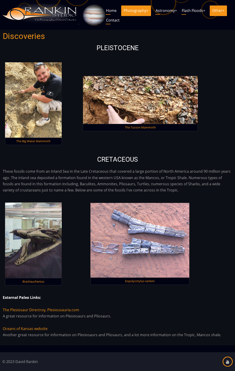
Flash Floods (193, 10)
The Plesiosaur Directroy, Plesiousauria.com (41, 309)
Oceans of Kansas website (25, 328)
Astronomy (166, 10)
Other (218, 10)
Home (111, 10)
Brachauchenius (33, 281)
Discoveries (24, 36)
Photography (136, 10)
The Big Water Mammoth (33, 141)
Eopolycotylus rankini (139, 281)
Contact (113, 20)
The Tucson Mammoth (140, 127)
